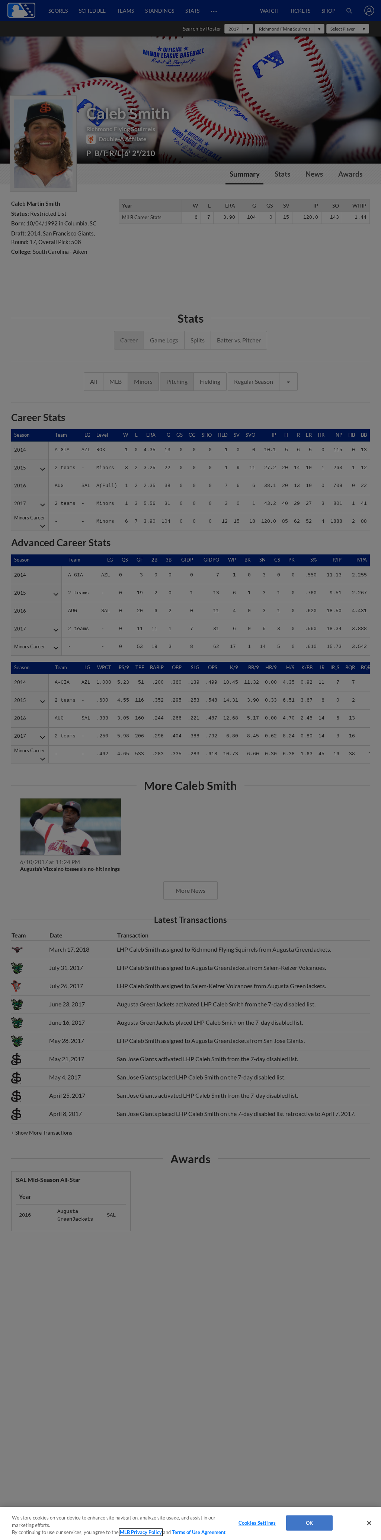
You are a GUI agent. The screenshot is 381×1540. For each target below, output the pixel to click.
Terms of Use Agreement (198, 1532)
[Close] (369, 1523)
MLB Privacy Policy (141, 1532)
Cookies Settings (257, 1522)
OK (309, 1522)
